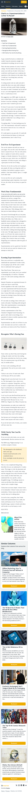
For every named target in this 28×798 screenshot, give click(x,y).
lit (7, 2)
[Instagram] (19, 785)
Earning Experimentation (9, 48)
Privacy (8, 791)
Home (2, 6)
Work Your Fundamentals (9, 45)
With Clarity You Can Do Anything (11, 53)
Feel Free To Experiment (9, 43)
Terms (3, 791)
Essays (21, 6)
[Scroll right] (26, 6)
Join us (24, 2)
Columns (8, 6)
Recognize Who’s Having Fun (10, 50)
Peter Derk (10, 36)
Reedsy (8, 788)
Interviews (15, 6)
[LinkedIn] (21, 785)
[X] (16, 785)
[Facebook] (24, 785)
